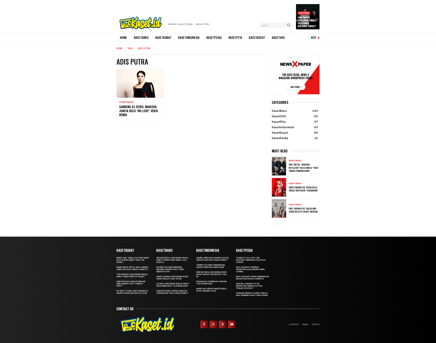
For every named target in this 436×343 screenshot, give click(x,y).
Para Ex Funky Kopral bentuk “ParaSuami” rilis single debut (172, 292)
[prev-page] (274, 224)
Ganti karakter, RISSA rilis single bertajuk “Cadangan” (303, 188)
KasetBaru (304, 12)
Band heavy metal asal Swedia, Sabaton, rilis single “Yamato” (132, 268)
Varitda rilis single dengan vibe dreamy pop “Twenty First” (130, 283)
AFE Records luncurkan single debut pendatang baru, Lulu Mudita (172, 260)
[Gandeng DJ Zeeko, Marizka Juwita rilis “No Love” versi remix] (140, 83)
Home (119, 48)
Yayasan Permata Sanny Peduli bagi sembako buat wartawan (252, 294)
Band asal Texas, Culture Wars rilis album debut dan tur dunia (132, 260)
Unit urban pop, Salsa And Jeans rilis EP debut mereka (303, 210)
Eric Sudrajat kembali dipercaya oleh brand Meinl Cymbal (250, 269)
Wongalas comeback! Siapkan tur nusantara (211, 282)
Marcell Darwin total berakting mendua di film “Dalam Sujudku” (249, 286)
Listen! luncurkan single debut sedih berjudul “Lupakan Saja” (172, 285)
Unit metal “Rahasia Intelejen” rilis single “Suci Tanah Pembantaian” (303, 167)
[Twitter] (222, 324)
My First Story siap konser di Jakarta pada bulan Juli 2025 (132, 292)
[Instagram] (213, 324)
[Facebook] (204, 324)
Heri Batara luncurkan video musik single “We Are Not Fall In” (211, 274)
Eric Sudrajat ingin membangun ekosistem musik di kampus (252, 277)
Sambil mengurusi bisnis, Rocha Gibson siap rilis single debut (212, 259)
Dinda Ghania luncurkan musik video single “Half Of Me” (172, 277)
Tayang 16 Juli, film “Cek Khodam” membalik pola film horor (250, 260)
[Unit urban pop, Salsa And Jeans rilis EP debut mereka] (279, 208)
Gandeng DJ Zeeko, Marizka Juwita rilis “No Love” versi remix (138, 111)
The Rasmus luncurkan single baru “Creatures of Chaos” (131, 275)
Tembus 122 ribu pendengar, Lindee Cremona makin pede (210, 266)
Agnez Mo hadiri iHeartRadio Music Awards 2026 (211, 290)
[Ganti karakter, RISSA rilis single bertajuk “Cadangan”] (279, 187)
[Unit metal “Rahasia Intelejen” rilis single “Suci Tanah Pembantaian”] (279, 166)
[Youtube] (232, 324)
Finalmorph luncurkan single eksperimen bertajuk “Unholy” (307, 22)
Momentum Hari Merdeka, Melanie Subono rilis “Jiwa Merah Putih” (170, 269)
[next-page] (279, 224)
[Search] (288, 25)
